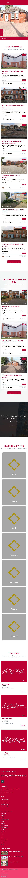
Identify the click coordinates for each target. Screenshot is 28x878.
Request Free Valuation (5, 871)
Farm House (3, 831)
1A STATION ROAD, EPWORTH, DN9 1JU (13, 210)
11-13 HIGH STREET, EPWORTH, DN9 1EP (13, 244)
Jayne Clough (6, 684)
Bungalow (14, 636)
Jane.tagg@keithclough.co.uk (9, 757)
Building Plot (3, 813)
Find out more (14, 425)
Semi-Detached (14, 582)
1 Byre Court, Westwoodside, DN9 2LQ (12, 71)
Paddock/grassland (4, 838)
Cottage (2, 821)
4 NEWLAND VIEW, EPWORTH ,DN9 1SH (13, 141)
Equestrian (3, 829)
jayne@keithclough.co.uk (8, 688)
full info (24, 80)
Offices (14, 501)
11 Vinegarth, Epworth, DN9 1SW (11, 175)
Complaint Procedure (5, 804)
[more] (3, 78)
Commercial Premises (5, 819)
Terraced (14, 609)
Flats (14, 474)
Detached (14, 555)
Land (14, 528)
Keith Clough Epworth (9, 83)
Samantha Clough (7, 718)
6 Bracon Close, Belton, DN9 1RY (10, 306)
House (2, 835)
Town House (3, 844)
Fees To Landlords (4, 806)
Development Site (4, 825)
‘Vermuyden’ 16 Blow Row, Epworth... (12, 375)
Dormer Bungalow (4, 827)
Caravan (2, 817)
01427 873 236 (7, 687)
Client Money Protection (5, 801)
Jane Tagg (5, 753)
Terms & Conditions (5, 799)
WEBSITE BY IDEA (4, 876)
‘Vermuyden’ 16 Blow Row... (14, 862)
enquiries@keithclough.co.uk (8, 792)
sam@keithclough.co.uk (8, 723)
